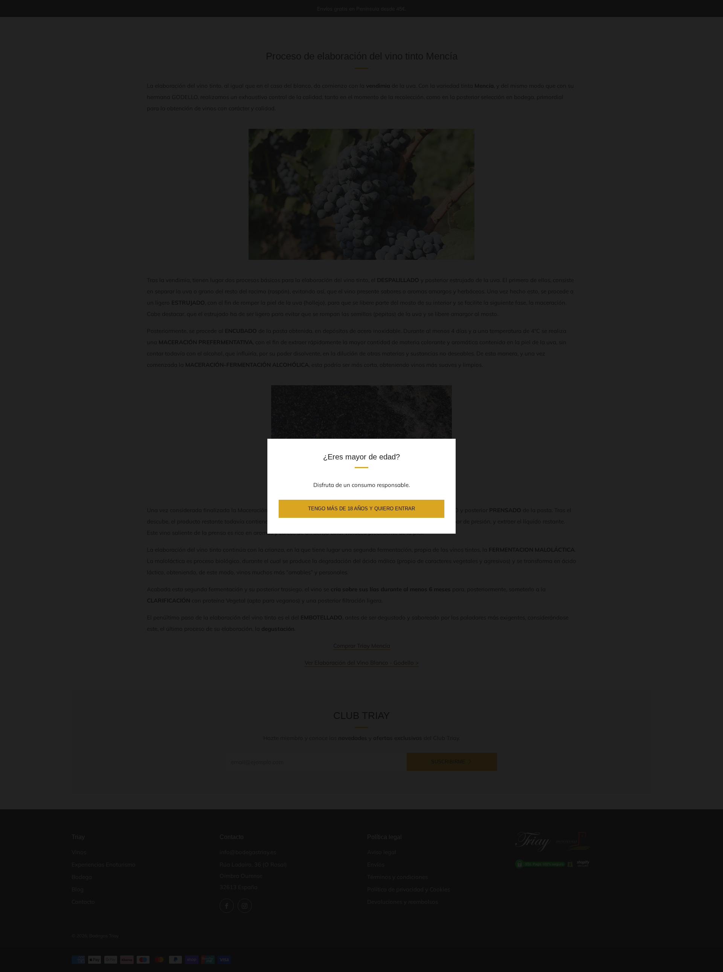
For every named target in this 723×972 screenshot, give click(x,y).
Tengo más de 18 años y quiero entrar (361, 508)
